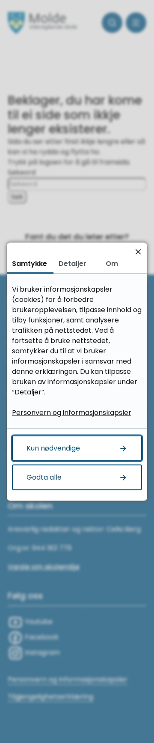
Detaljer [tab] (72, 263)
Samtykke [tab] (29, 263)
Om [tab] (112, 263)
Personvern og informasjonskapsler (71, 412)
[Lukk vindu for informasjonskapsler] (138, 251)
